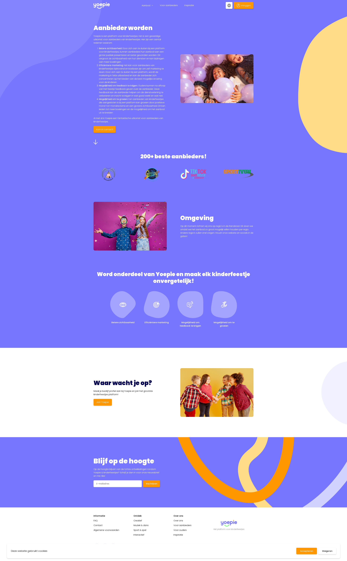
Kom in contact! (104, 129)
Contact (98, 525)
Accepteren (306, 551)
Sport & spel (140, 530)
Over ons (178, 520)
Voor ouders (180, 530)
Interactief (139, 534)
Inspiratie (189, 5)
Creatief (138, 520)
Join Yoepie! (102, 402)
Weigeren (327, 551)
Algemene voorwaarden (106, 530)
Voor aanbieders (169, 5)
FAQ (96, 520)
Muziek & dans (141, 525)
